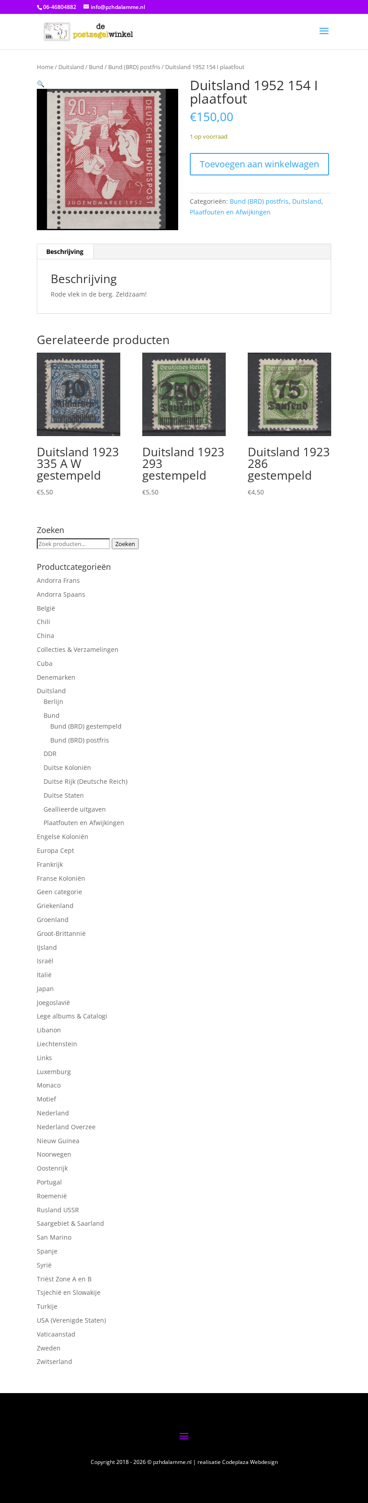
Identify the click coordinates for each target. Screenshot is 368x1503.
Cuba (45, 663)
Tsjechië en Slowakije (69, 1292)
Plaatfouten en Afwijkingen (230, 212)
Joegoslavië (53, 1002)
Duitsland (71, 67)
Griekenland (55, 905)
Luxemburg (54, 1071)
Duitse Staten (64, 795)
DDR (50, 753)
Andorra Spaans (61, 594)
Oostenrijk (52, 1168)
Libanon (49, 1030)
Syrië (44, 1265)
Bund (96, 67)
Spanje (47, 1251)
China (45, 635)
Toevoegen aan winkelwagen (259, 164)
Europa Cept (55, 850)
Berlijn (53, 701)
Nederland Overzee (66, 1127)
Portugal (49, 1182)
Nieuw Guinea (58, 1140)
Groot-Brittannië (61, 933)
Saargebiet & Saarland (70, 1223)
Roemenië (52, 1196)
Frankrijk (50, 864)
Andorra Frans (58, 580)
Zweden (49, 1348)
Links (44, 1057)
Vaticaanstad (56, 1334)
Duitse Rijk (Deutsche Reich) (85, 781)
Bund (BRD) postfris (134, 67)
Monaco (49, 1085)
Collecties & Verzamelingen (77, 649)
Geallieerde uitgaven (75, 809)
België (46, 608)
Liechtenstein (57, 1044)
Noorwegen (54, 1154)
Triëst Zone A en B (64, 1279)
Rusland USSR (58, 1210)
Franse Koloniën (61, 878)
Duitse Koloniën (67, 767)
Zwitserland (54, 1361)
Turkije (47, 1306)
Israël (45, 961)
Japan (45, 988)
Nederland (53, 1113)
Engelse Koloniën (62, 836)
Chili (43, 621)
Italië (44, 974)
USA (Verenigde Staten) (71, 1320)
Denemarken (56, 677)
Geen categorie (59, 891)
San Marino (54, 1237)
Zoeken (125, 544)
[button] (40, 83)
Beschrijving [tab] (64, 251)
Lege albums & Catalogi (72, 1016)
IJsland (47, 947)
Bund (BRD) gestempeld (86, 726)
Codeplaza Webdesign (250, 1462)
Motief (46, 1099)
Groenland (53, 919)
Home (45, 67)
